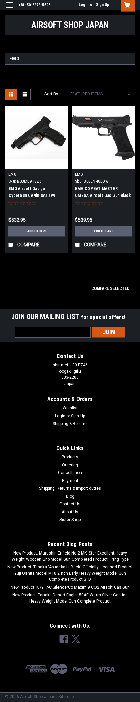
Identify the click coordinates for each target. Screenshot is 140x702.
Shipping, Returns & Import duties (70, 488)
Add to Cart (37, 231)
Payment (70, 480)
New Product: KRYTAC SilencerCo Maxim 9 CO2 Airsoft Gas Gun (70, 587)
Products (70, 457)
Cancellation (70, 472)
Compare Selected (110, 288)
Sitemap (66, 696)
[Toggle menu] (9, 9)
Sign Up (102, 4)
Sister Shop (70, 519)
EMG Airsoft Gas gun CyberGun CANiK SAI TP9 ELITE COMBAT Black (31, 195)
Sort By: (51, 93)
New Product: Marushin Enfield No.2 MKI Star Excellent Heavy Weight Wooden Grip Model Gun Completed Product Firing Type (70, 556)
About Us (70, 512)
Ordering (70, 465)
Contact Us (70, 504)
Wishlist (70, 408)
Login (83, 4)
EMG (12, 174)
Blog (70, 496)
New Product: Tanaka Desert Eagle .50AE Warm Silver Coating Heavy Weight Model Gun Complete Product (70, 598)
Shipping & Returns (70, 423)
